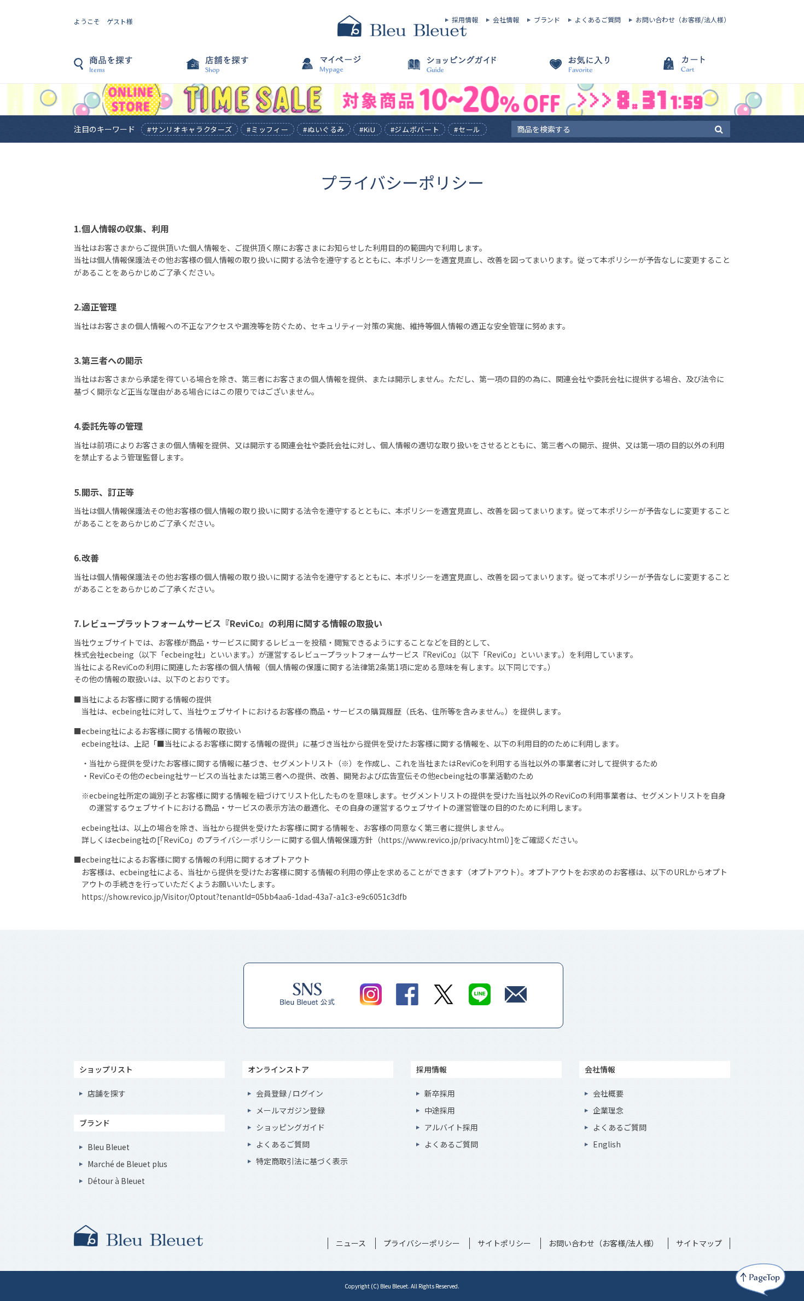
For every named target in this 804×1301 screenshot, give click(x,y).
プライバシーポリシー (421, 1243)
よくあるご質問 (598, 19)
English (607, 1144)
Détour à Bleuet (116, 1180)
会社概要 (608, 1093)
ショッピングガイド (456, 69)
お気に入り (566, 69)
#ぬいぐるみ (324, 129)
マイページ (347, 69)
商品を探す (128, 69)
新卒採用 (439, 1093)
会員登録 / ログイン (289, 1093)
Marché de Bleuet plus (127, 1163)
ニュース (351, 1243)
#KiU (367, 129)
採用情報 (465, 19)
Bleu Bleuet (109, 1146)
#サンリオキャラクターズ (189, 129)
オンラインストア (278, 1069)
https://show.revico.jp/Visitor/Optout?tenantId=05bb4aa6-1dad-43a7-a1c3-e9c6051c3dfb (244, 896)
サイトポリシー (504, 1243)
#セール (467, 129)
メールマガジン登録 (290, 1110)
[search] (719, 128)
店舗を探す (238, 69)
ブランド (547, 19)
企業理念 (608, 1110)
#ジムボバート (415, 129)
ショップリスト (106, 1069)
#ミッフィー (267, 129)
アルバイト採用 (451, 1127)
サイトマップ (699, 1243)
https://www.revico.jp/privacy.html (443, 839)
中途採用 (439, 1110)
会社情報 (506, 19)
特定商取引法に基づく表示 (302, 1161)
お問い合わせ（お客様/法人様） (683, 19)
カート (675, 69)
